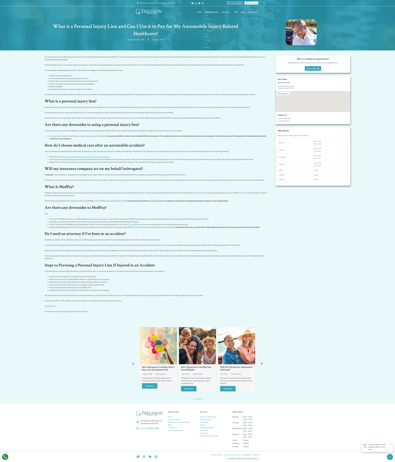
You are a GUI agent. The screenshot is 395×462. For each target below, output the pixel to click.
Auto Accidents (206, 419)
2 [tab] (194, 399)
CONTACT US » (50, 306)
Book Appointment (175, 430)
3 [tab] (196, 399)
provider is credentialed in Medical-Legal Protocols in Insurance (85, 157)
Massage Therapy (207, 428)
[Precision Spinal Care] (148, 12)
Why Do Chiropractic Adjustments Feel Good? (158, 368)
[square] (148, 40)
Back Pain (204, 433)
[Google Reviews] (202, 3)
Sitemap (256, 455)
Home (170, 417)
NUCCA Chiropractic (208, 417)
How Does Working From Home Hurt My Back (196, 368)
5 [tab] (201, 399)
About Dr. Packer (174, 419)
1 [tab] (192, 399)
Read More (149, 389)
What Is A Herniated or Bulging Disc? (234, 368)
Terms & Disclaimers (231, 455)
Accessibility (246, 455)
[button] (235, 3)
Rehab (202, 425)
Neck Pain (204, 430)
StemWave (204, 422)
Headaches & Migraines (209, 436)
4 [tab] (199, 399)
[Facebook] (193, 3)
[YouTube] (199, 3)
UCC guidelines (156, 201)
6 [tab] (203, 399)
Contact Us (172, 428)
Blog (170, 425)
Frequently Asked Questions (179, 422)
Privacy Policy (216, 455)
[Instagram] (196, 3)
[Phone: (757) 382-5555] (148, 428)
